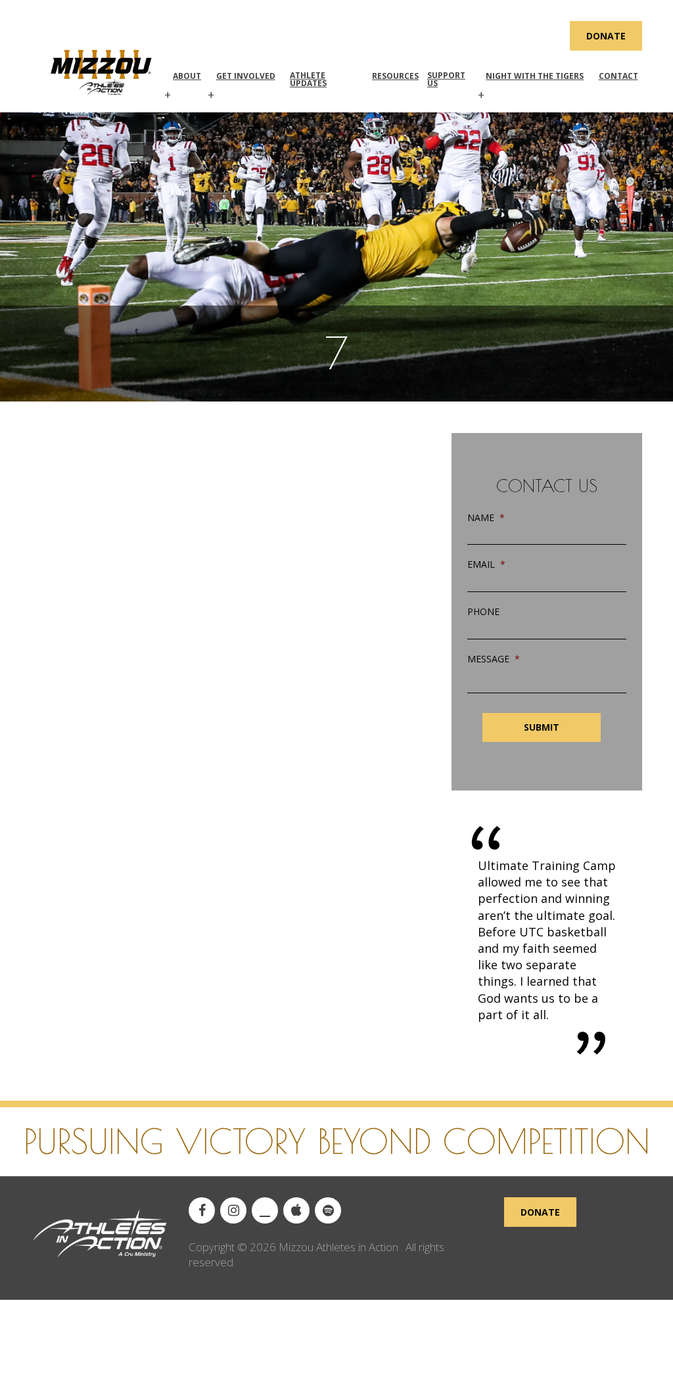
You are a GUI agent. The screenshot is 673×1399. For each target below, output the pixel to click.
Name (486, 518)
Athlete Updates (308, 79)
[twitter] (265, 1210)
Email (486, 564)
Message (493, 659)
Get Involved (245, 75)
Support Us (446, 79)
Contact (618, 75)
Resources (395, 75)
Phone (483, 612)
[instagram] (233, 1210)
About (187, 75)
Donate (606, 36)
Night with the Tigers (535, 75)
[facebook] (202, 1210)
